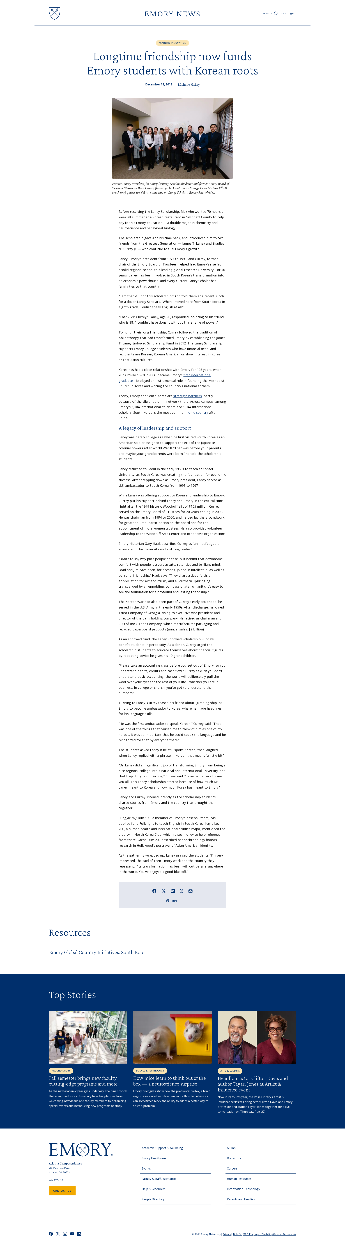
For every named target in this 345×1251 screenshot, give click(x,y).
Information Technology (243, 1189)
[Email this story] (190, 891)
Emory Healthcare (154, 1158)
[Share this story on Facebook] (154, 891)
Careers (232, 1168)
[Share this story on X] (163, 891)
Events (146, 1168)
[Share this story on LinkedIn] (173, 891)
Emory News (172, 13)
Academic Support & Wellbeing (162, 1148)
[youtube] (72, 1234)
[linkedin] (79, 1234)
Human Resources (239, 1179)
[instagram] (65, 1234)
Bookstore (234, 1158)
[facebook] (51, 1234)
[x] (58, 1234)
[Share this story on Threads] (181, 891)
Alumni (231, 1148)
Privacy (227, 1234)
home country (197, 412)
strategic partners (187, 396)
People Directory (153, 1199)
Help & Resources (153, 1189)
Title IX (237, 1234)
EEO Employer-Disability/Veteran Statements (269, 1234)
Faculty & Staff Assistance (159, 1179)
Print (175, 900)
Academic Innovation (172, 42)
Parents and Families (241, 1199)
